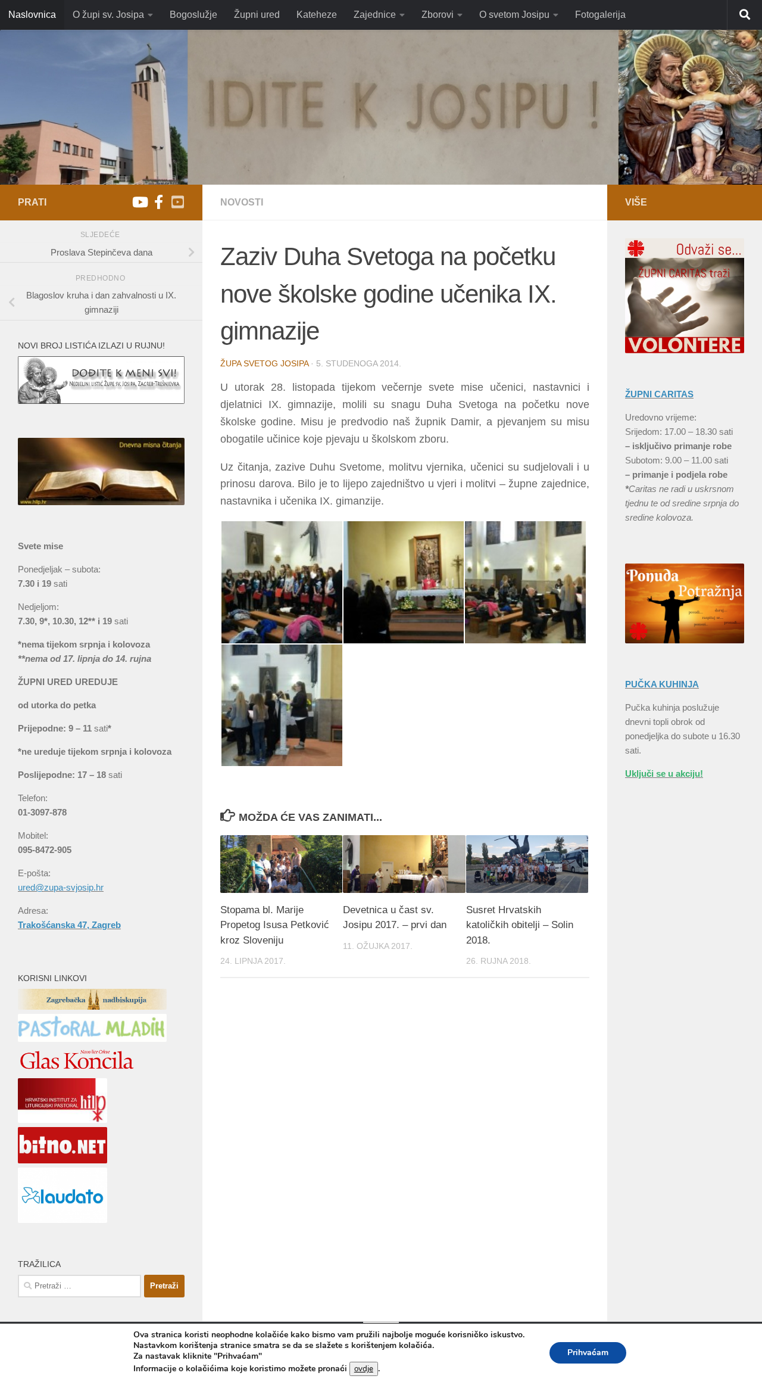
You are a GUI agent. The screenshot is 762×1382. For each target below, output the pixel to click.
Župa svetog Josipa (264, 363)
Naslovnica (32, 15)
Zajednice (375, 15)
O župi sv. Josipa (108, 15)
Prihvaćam (587, 1352)
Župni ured (257, 15)
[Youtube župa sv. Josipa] (139, 202)
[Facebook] (158, 202)
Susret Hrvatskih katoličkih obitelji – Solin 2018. (519, 925)
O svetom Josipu (514, 15)
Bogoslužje (193, 15)
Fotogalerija (600, 15)
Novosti (241, 202)
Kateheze (316, 15)
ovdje (363, 1369)
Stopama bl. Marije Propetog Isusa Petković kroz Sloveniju (274, 925)
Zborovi (437, 15)
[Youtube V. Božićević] (177, 202)
